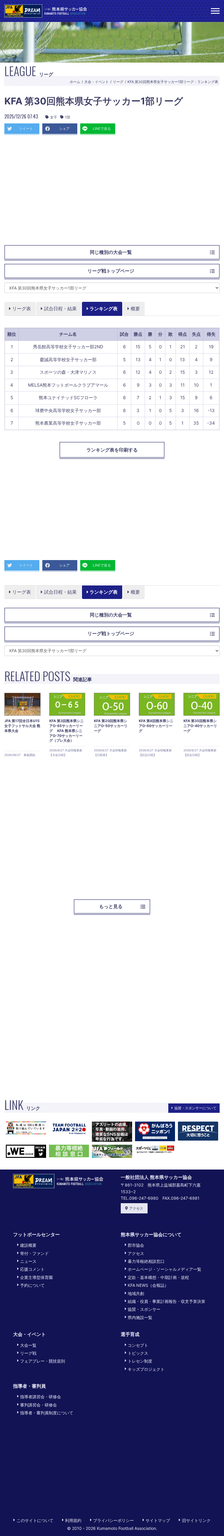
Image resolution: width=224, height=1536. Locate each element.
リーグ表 (21, 308)
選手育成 (130, 1334)
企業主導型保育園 (36, 1277)
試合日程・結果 (60, 308)
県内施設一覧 (140, 1317)
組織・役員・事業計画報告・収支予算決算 (166, 1301)
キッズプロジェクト (146, 1369)
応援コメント (32, 1269)
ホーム (75, 82)
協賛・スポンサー (144, 1309)
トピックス (138, 1353)
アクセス (136, 1208)
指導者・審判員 (29, 1386)
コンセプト (138, 1345)
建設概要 (28, 1245)
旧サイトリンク (196, 1520)
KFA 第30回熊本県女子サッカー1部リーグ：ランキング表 (172, 82)
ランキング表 (103, 308)
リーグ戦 (28, 1353)
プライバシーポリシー (113, 1520)
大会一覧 (28, 1345)
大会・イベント (96, 82)
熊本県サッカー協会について (151, 1234)
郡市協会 (136, 1245)
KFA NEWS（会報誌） (148, 1285)
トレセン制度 (140, 1360)
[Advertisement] (112, 192)
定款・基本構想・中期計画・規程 (158, 1277)
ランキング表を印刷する (112, 450)
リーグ (118, 82)
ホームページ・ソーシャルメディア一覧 (164, 1269)
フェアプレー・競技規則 (42, 1360)
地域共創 (136, 1293)
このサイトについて (35, 1520)
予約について (32, 1285)
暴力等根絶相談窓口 (146, 1261)
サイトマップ (158, 1520)
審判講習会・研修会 (38, 1404)
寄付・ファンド (34, 1253)
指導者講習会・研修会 (40, 1396)
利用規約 (73, 1520)
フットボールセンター (36, 1234)
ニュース (28, 1261)
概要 (134, 308)
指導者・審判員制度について (46, 1412)
